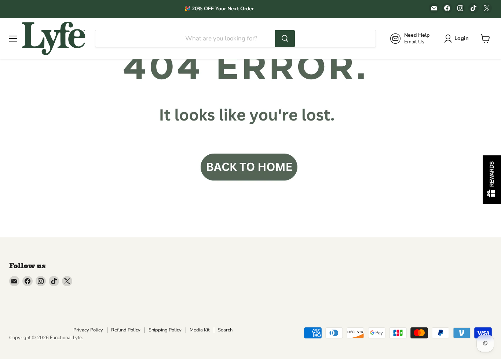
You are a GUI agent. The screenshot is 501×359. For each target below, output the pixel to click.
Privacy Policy (88, 330)
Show (492, 179)
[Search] (285, 38)
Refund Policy (125, 330)
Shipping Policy (165, 330)
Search (225, 330)
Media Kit (200, 330)
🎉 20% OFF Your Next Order (219, 8)
